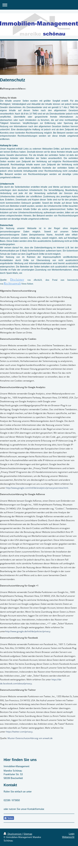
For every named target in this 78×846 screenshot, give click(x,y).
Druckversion (14, 834)
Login (71, 833)
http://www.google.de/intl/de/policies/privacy (27, 631)
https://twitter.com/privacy (19, 731)
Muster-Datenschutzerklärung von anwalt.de (30, 738)
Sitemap (27, 834)
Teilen (10, 818)
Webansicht (68, 837)
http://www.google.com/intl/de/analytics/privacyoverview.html (37, 487)
